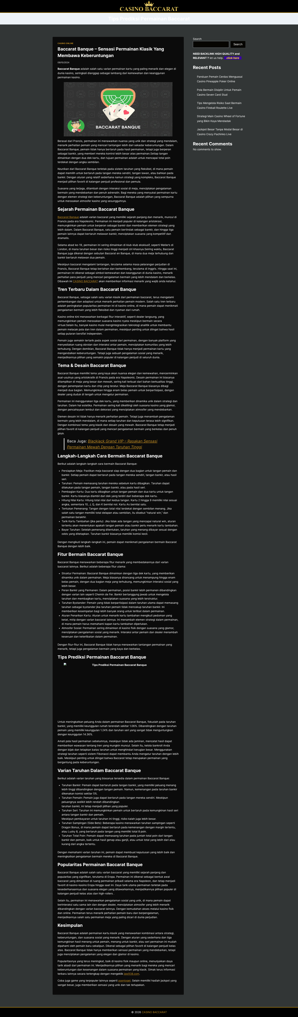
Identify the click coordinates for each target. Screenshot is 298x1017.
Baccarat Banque (68, 217)
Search (197, 38)
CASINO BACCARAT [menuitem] (85, 281)
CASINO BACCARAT (154, 1012)
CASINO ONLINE (65, 43)
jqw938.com (131, 973)
